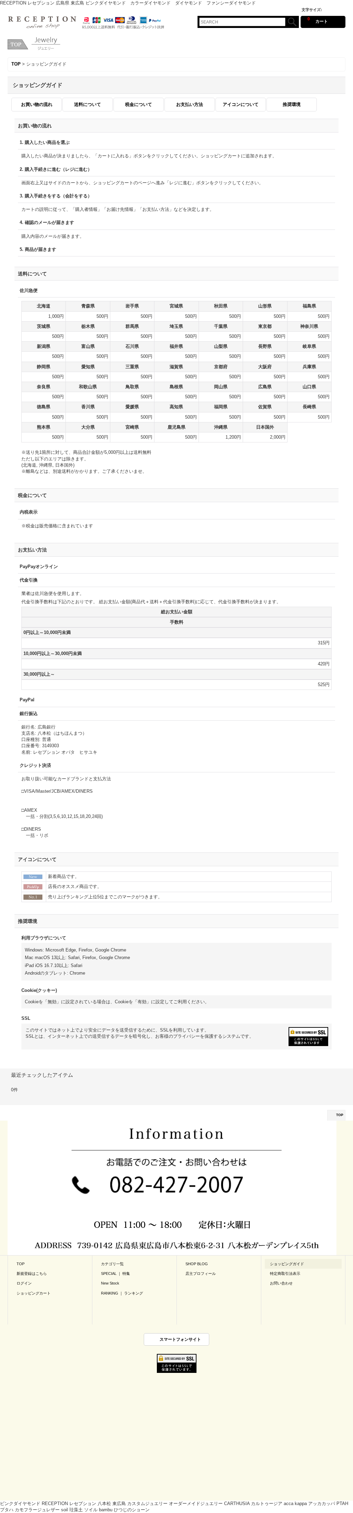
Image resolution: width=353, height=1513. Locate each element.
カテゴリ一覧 (112, 1264)
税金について (138, 104)
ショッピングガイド (287, 1264)
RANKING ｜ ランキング (122, 1293)
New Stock (110, 1283)
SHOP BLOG (196, 1264)
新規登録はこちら (32, 1273)
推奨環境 (292, 104)
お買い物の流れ (36, 104)
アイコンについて (241, 104)
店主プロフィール (200, 1273)
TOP (339, 1115)
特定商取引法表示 (285, 1273)
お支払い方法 (189, 104)
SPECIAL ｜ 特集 (115, 1273)
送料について (87, 104)
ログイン (24, 1283)
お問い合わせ (281, 1283)
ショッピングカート (34, 1293)
